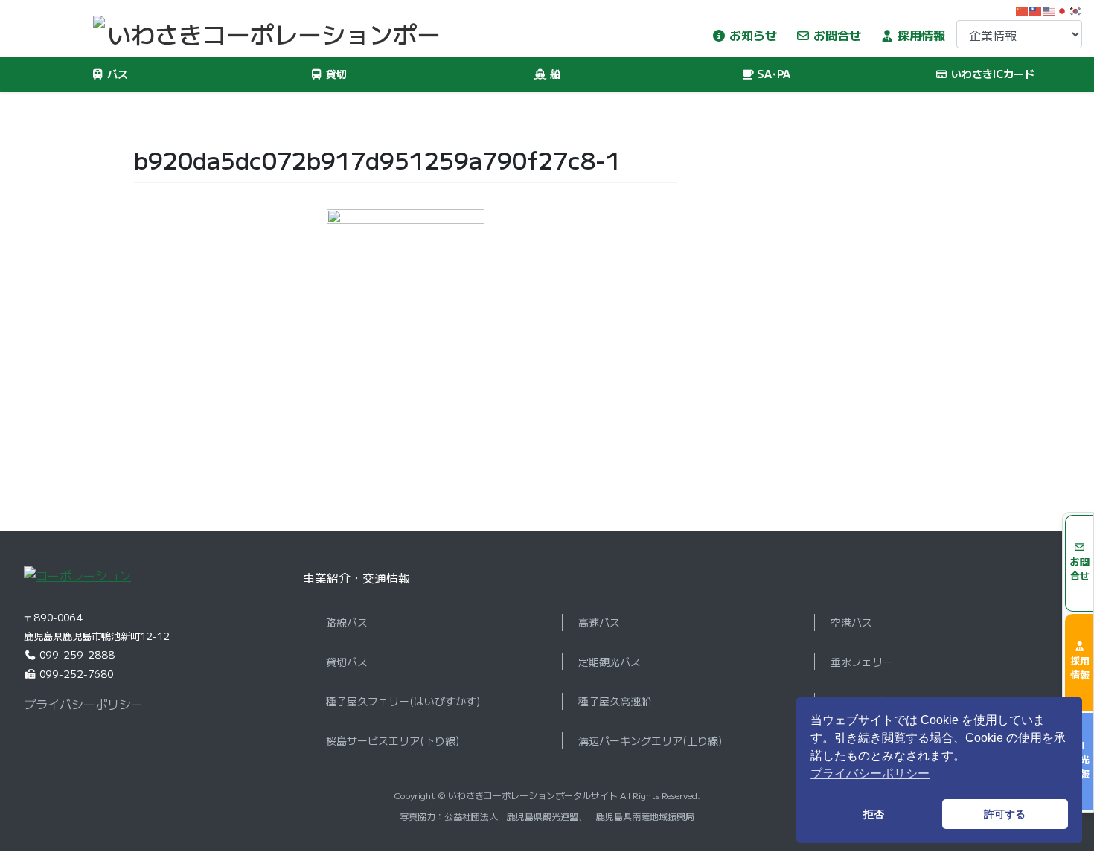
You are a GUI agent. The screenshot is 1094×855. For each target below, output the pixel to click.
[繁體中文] (1036, 9)
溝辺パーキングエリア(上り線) (650, 740)
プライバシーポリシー (83, 704)
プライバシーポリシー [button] (870, 773)
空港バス (851, 622)
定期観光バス (609, 661)
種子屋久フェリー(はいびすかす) (403, 701)
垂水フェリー (862, 661)
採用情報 (920, 35)
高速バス (599, 622)
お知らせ (751, 35)
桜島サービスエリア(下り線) (392, 740)
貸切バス (347, 661)
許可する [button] (1005, 814)
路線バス (347, 622)
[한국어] (1076, 9)
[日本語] (1062, 9)
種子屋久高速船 (614, 701)
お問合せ (835, 35)
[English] (1049, 9)
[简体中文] (1022, 9)
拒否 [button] (873, 814)
